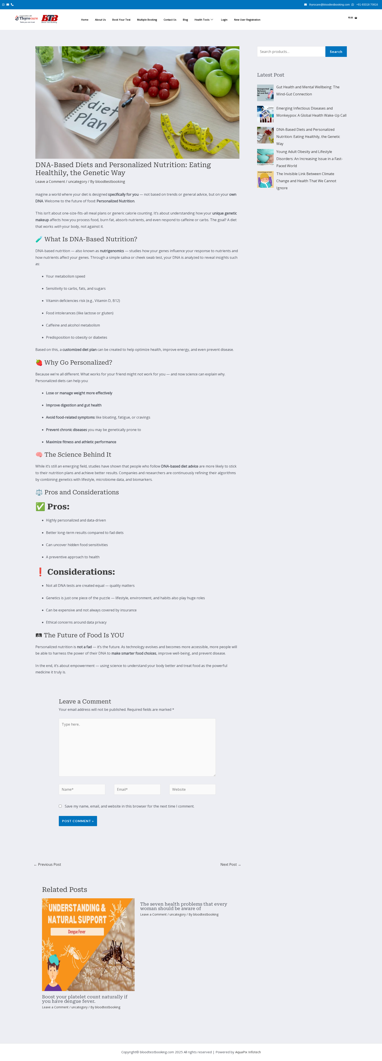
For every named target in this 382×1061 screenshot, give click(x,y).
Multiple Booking (147, 19)
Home (84, 19)
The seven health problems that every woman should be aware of (183, 902)
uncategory (77, 181)
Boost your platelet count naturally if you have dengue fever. (85, 994)
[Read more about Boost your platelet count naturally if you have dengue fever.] (88, 940)
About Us (100, 19)
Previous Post (47, 859)
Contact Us (170, 19)
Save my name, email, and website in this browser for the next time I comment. (129, 801)
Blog (185, 19)
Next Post (230, 859)
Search (336, 51)
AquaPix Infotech (248, 1047)
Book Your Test (121, 19)
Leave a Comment (50, 181)
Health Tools (202, 19)
